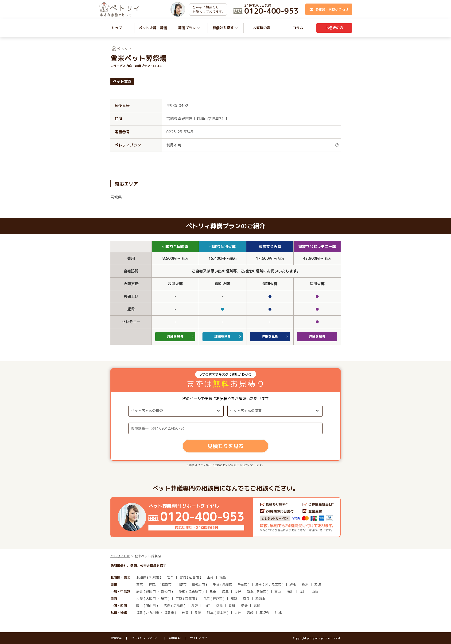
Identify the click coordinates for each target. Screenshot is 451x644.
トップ (116, 27)
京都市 (190, 598)
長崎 (197, 612)
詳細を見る (175, 336)
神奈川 (154, 584)
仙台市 (194, 577)
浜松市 (166, 591)
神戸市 (217, 598)
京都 (178, 598)
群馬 (292, 584)
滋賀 (233, 598)
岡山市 (151, 605)
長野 (237, 591)
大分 (237, 612)
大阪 (139, 598)
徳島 (219, 605)
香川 (232, 605)
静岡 (139, 591)
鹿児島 (264, 612)
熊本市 (221, 612)
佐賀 (185, 612)
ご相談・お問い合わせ (331, 9)
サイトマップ (198, 638)
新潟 (250, 591)
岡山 (139, 605)
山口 (207, 605)
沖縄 (278, 612)
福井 (302, 591)
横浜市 (166, 584)
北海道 (141, 577)
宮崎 (250, 612)
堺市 (164, 598)
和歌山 (260, 598)
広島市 (178, 605)
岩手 (170, 577)
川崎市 (182, 584)
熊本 (210, 612)
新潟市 (261, 591)
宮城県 (116, 197)
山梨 (315, 591)
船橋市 (227, 584)
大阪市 (151, 598)
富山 (277, 591)
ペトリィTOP (120, 556)
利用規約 (174, 638)
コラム (298, 27)
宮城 (182, 577)
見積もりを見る (225, 446)
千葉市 (242, 584)
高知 (256, 605)
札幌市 (154, 577)
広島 (167, 605)
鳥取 (194, 605)
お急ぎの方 (334, 27)
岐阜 (225, 591)
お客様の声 (261, 27)
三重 (213, 591)
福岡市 (169, 612)
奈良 (246, 598)
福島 (222, 577)
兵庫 (206, 598)
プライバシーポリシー (145, 638)
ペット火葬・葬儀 (153, 27)
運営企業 (116, 638)
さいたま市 (273, 584)
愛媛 (244, 605)
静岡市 (151, 591)
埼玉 (258, 584)
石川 (290, 591)
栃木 (305, 584)
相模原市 (198, 584)
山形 (210, 577)
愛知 (182, 591)
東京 (139, 584)
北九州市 (152, 612)
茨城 (317, 584)
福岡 (139, 612)
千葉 (216, 584)
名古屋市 (195, 591)
